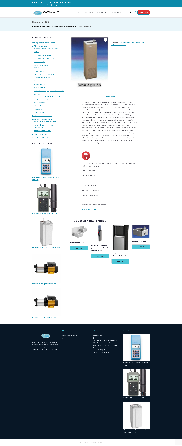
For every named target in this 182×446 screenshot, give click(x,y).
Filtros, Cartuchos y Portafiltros (45, 74)
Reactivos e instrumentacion (42, 119)
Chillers (36, 52)
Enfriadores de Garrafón (42, 55)
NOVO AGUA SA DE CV (89, 209)
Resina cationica (39, 102)
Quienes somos (100, 12)
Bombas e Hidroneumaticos (42, 116)
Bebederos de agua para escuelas (65, 27)
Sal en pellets (39, 106)
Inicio (80, 12)
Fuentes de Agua (39, 62)
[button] (92, 12)
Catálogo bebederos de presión (43, 43)
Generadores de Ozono (42, 78)
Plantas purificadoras (41, 87)
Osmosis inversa (39, 84)
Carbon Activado (39, 71)
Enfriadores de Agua (44, 27)
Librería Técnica (113, 12)
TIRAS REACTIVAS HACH (42, 131)
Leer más (79, 248)
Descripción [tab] (110, 96)
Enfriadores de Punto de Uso (44, 58)
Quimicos (37, 94)
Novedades (66, 339)
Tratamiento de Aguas (40, 65)
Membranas (38, 81)
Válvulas (37, 68)
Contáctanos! (143, 12)
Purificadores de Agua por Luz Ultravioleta (49, 91)
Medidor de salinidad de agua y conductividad (45, 126)
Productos (87, 12)
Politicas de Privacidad (69, 335)
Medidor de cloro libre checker (45, 122)
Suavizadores (38, 109)
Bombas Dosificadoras (40, 134)
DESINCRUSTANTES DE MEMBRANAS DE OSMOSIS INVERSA (49, 98)
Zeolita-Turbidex (39, 112)
